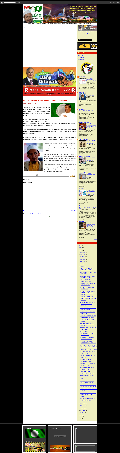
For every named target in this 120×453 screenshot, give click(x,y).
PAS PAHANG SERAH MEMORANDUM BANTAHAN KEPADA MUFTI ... (87, 283)
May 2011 (82, 403)
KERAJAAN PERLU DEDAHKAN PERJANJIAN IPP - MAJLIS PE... (88, 394)
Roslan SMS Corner (84, 77)
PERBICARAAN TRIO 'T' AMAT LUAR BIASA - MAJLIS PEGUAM (87, 304)
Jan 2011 (82, 412)
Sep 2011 (82, 259)
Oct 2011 (82, 257)
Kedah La (81, 206)
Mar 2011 (82, 408)
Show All (95, 239)
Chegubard (82, 109)
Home (50, 210)
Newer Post (26, 210)
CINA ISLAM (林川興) (84, 156)
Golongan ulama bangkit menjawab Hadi (90, 95)
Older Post (73, 210)
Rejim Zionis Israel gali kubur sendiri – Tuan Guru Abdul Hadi (91, 159)
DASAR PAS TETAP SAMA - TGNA (88, 349)
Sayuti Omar (82, 92)
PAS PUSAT (80, 55)
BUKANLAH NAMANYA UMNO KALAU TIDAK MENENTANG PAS (45, 100)
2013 (80, 245)
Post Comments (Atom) (35, 213)
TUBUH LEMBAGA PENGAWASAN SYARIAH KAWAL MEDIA (87, 333)
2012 (80, 248)
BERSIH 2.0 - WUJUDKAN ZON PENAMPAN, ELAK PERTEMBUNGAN (87, 278)
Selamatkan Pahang (84, 139)
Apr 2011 (82, 405)
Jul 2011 (82, 264)
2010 (80, 416)
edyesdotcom (82, 221)
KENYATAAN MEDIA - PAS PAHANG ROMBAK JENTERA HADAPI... (88, 298)
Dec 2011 (82, 252)
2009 (80, 418)
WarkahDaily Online (84, 122)
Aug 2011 (82, 261)
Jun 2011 (82, 266)
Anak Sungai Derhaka (84, 172)
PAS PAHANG (80, 57)
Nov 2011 (82, 254)
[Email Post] (36, 174)
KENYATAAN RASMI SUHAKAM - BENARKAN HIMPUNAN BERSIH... (88, 293)
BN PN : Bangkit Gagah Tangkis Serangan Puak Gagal (90, 79)
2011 (80, 250)
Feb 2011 (82, 410)
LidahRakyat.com (83, 189)
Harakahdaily (80, 59)
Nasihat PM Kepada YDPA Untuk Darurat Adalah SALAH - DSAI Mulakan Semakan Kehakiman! (90, 225)
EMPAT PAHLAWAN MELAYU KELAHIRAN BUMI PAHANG (90, 142)
